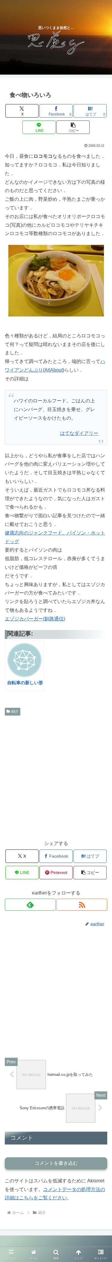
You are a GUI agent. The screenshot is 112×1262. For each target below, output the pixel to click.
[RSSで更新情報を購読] (81, 905)
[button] (73, 127)
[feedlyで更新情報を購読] (30, 905)
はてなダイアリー (79, 433)
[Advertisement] (56, 777)
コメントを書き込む (56, 1163)
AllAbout (54, 370)
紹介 (15, 711)
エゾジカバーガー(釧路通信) (35, 618)
